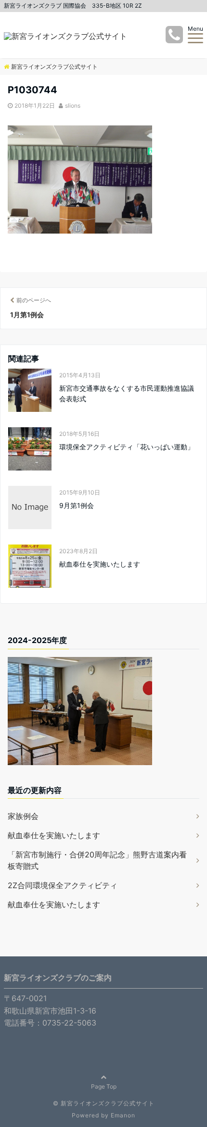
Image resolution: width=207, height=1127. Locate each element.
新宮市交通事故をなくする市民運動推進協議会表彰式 (126, 393)
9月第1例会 (76, 505)
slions (72, 105)
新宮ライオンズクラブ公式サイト (108, 1103)
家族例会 (23, 816)
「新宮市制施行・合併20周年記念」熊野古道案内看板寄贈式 (97, 860)
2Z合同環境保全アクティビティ (62, 885)
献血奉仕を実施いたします (103, 564)
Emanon (123, 1115)
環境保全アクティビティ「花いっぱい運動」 (126, 447)
